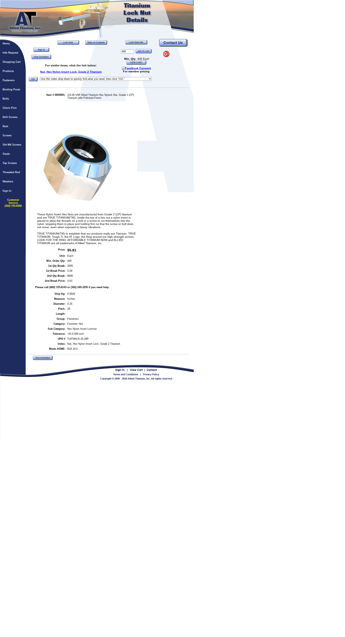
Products (8, 71)
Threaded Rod (11, 172)
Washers (8, 181)
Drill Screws (10, 117)
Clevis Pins (10, 107)
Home (6, 43)
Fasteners (9, 80)
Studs (6, 153)
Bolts (6, 98)
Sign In (6, 190)
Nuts (5, 126)
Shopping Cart (12, 61)
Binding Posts (11, 89)
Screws (7, 135)
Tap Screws (10, 163)
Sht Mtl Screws (12, 144)
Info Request (10, 52)
